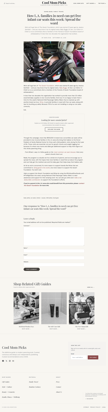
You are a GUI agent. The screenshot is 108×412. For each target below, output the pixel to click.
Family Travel (58, 11)
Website (26, 262)
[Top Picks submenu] (105, 3)
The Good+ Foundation (46, 86)
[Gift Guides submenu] (95, 3)
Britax (41, 102)
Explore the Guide (55, 130)
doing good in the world (42, 168)
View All (90, 287)
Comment (27, 225)
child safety (49, 198)
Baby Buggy (63, 88)
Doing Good (48, 11)
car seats (33, 198)
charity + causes (40, 198)
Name (26, 248)
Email (26, 255)
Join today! (93, 357)
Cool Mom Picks (54, 2)
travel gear (56, 198)
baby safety (27, 198)
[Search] (4, 3)
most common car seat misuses (65, 152)
